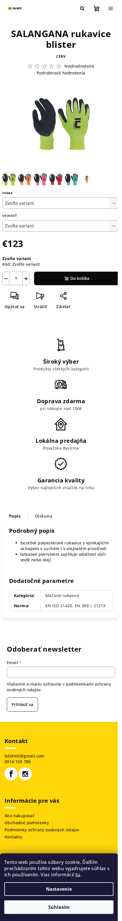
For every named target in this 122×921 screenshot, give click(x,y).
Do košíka (79, 278)
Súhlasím (59, 907)
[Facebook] (11, 773)
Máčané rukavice (62, 595)
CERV (61, 56)
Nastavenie (59, 889)
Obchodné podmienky (27, 822)
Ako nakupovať (19, 815)
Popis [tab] (14, 516)
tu (77, 874)
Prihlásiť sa (22, 704)
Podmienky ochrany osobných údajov (42, 829)
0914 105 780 (18, 761)
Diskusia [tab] (43, 516)
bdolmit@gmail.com (25, 756)
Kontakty (13, 837)
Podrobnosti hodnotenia (61, 73)
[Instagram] (25, 773)
